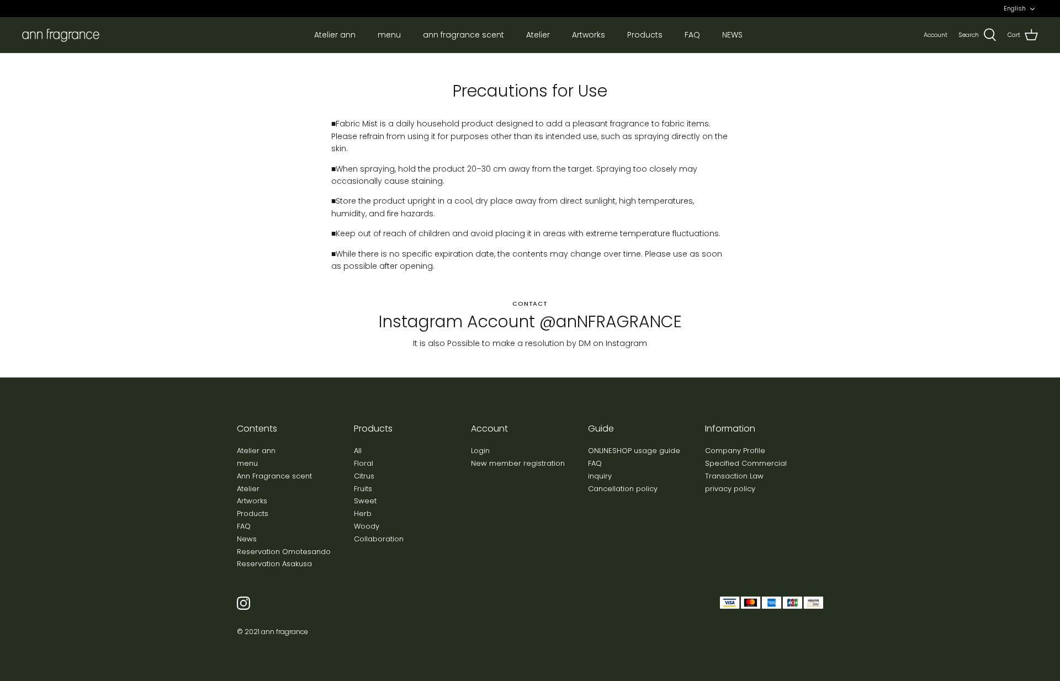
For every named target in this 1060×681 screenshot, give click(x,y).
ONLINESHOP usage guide (634, 450)
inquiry (600, 476)
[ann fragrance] (60, 35)
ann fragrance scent (463, 34)
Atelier (538, 34)
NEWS (732, 34)
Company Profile (735, 450)
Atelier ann (335, 34)
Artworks (588, 34)
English (1015, 8)
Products (644, 34)
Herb (363, 513)
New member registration (518, 463)
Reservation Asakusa (274, 563)
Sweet (365, 501)
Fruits (363, 488)
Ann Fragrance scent (274, 476)
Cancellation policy (623, 488)
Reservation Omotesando (284, 551)
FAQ (692, 34)
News (247, 539)
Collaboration (379, 539)
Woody (366, 526)
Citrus (364, 476)
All (358, 450)
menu (389, 34)
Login (480, 450)
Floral (363, 463)
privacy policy (730, 488)
